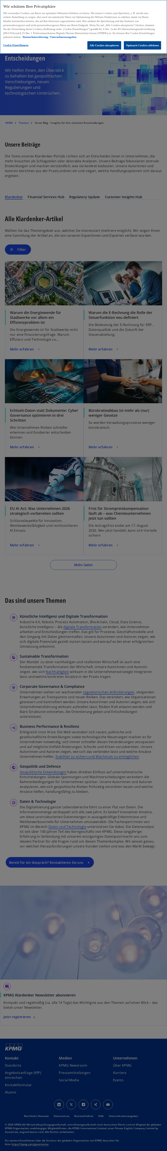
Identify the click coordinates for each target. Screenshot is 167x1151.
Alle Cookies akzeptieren (104, 45)
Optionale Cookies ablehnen (142, 45)
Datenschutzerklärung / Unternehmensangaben (49, 37)
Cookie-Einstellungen (16, 45)
